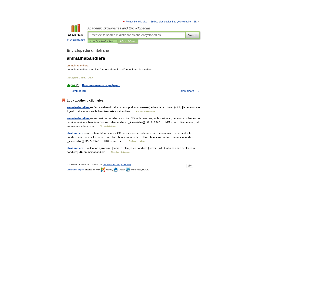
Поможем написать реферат (101, 85)
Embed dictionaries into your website (171, 21)
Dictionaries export (75, 170)
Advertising (126, 164)
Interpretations (127, 41)
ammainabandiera (78, 107)
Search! (192, 35)
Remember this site (136, 21)
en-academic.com (76, 40)
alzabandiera (75, 133)
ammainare (187, 90)
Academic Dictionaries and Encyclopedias (119, 28)
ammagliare (79, 90)
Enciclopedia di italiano (102, 41)
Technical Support (111, 164)
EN (195, 21)
